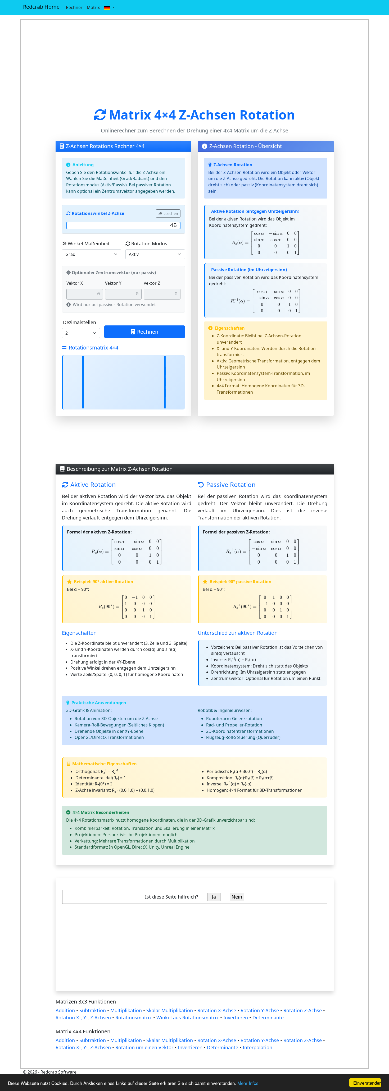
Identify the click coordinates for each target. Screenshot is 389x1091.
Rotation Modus (149, 243)
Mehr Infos (248, 1083)
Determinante (268, 1017)
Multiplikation (126, 1010)
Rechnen (147, 331)
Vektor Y (113, 283)
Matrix (93, 7)
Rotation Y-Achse (260, 1010)
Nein (237, 897)
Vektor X (74, 283)
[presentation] (266, 243)
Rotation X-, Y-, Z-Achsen (83, 1017)
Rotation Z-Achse (302, 1010)
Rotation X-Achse (216, 1010)
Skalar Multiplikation (169, 1010)
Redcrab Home (41, 6)
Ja (214, 897)
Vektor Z (152, 283)
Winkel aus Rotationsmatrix (187, 1017)
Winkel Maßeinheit (89, 243)
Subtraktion (92, 1010)
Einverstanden (367, 1082)
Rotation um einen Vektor (144, 1047)
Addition (65, 1010)
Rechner (74, 7)
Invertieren (235, 1017)
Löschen (171, 213)
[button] (109, 7)
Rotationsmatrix (133, 1017)
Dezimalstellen (79, 322)
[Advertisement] (194, 63)
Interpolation (257, 1047)
